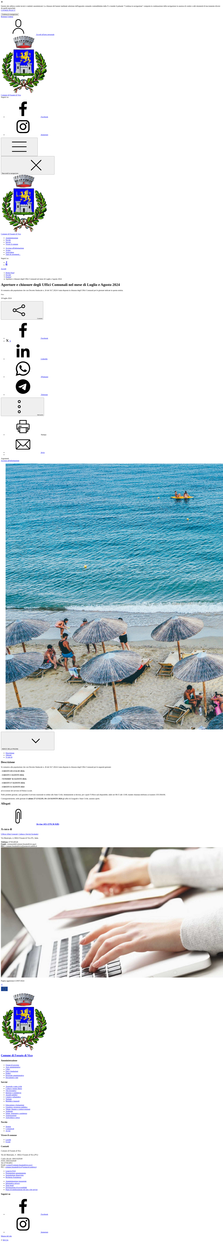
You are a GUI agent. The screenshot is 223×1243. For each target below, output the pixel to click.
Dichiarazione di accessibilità (16, 1187)
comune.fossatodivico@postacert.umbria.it (20, 1167)
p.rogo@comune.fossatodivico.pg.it (19, 1165)
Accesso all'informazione (15, 248)
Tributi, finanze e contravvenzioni (18, 1109)
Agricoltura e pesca (13, 1118)
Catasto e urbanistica (13, 1097)
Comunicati (10, 1129)
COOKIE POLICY (8, 10)
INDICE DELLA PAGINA (10, 749)
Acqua (8, 250)
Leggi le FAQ (11, 1171)
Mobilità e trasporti (12, 1101)
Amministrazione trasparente (16, 1181)
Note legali (10, 1185)
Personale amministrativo (15, 1075)
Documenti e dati (12, 1078)
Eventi (8, 1142)
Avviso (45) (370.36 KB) (47, 824)
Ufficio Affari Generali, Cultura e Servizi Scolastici (19, 834)
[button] (12, 238)
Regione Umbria (7, 17)
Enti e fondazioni (12, 1071)
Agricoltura (10, 252)
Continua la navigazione (10, 14)
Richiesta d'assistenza (13, 1177)
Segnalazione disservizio (15, 1175)
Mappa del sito (6, 1236)
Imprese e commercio (13, 1093)
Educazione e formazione (15, 1105)
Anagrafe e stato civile (14, 1086)
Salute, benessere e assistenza (16, 1113)
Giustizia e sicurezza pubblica (16, 1107)
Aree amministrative (13, 1067)
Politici (8, 1073)
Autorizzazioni (11, 1115)
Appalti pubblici (11, 1095)
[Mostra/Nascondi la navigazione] (19, 147)
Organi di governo (12, 1065)
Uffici (8, 1069)
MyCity (5, 1240)
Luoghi (8, 1140)
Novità (8, 275)
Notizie (8, 277)
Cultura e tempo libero (14, 1089)
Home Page (10, 273)
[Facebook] (6, 263)
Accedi (3, 269)
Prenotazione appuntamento (16, 1173)
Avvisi (8, 1131)
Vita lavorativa (11, 1091)
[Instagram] (6, 265)
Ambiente (9, 1111)
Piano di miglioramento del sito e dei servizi (22, 1190)
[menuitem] (27, 338)
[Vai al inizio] (2, 985)
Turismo (9, 1099)
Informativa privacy (13, 1183)
